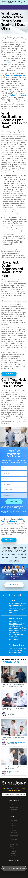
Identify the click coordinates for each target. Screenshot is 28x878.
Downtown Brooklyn (14, 842)
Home (14, 805)
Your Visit (14, 812)
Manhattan (14, 853)
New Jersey (14, 821)
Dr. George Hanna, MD (13, 713)
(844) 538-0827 (10, 788)
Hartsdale (14, 849)
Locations (14, 809)
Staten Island (14, 856)
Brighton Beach (14, 844)
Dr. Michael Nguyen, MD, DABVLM (16, 742)
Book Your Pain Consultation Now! (14, 868)
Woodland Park (14, 835)
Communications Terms (7, 508)
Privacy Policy (18, 508)
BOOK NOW (9, 374)
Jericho (14, 851)
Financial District (14, 846)
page (20, 624)
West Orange (14, 832)
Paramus (14, 830)
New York (14, 839)
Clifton (14, 823)
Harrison (14, 825)
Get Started (13, 501)
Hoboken (14, 828)
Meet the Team (14, 807)
